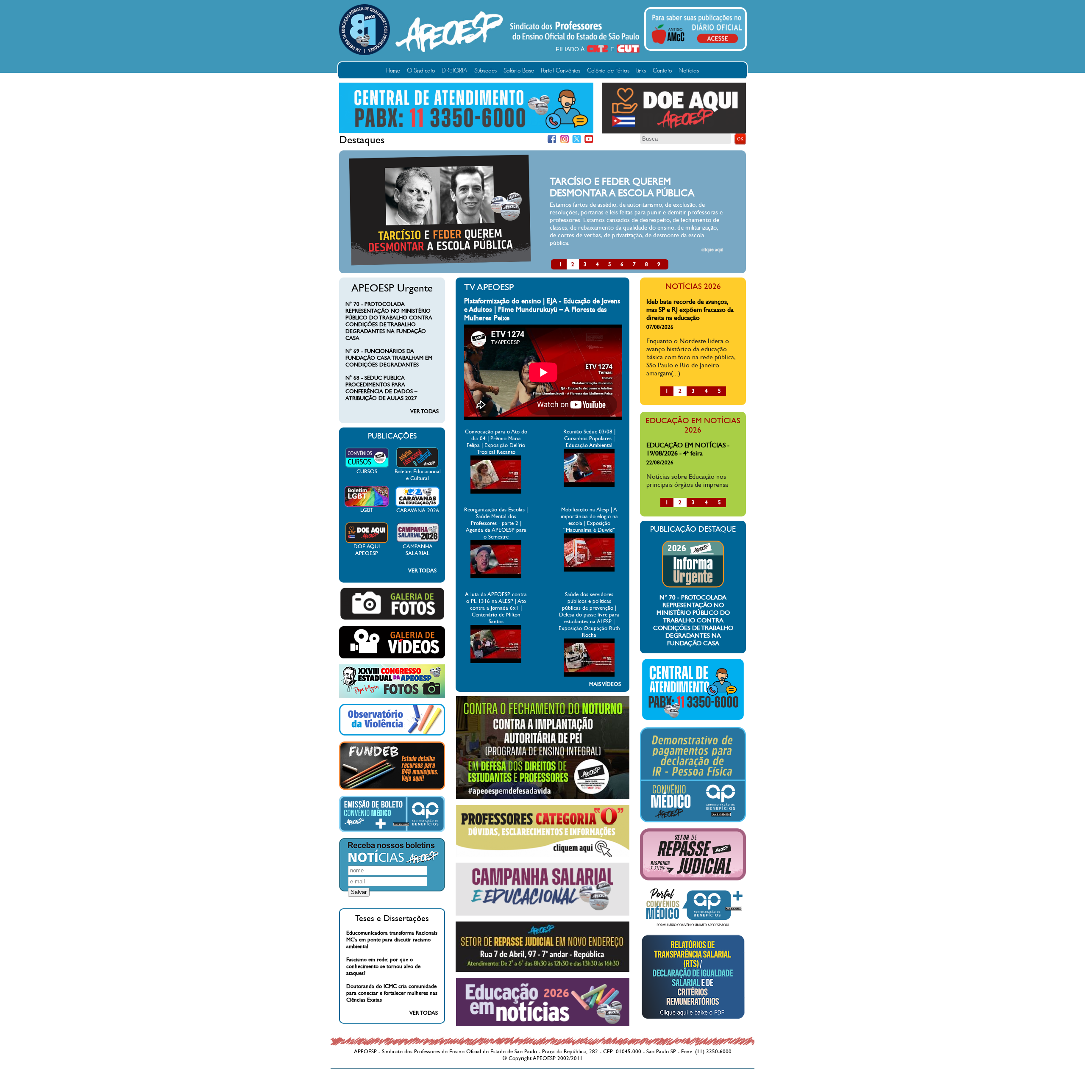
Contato (662, 70)
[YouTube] (588, 139)
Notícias (689, 70)
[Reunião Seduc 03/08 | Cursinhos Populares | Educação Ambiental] (589, 485)
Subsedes (485, 70)
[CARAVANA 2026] (417, 505)
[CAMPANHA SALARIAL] (417, 541)
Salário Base (519, 70)
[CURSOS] (367, 466)
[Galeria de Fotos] (392, 618)
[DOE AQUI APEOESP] (367, 541)
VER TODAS (424, 411)
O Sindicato (421, 70)
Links (641, 70)
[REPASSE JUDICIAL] (693, 878)
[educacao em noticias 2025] (542, 1024)
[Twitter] (576, 139)
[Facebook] (552, 139)
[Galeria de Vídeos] (392, 656)
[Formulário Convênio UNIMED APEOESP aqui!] (693, 926)
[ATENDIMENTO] (466, 131)
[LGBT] (367, 505)
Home (393, 70)
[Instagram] (564, 139)
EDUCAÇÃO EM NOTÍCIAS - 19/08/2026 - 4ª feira (687, 449)
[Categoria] (542, 855)
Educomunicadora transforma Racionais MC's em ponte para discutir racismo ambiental (391, 940)
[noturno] (542, 797)
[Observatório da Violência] (392, 733)
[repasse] (542, 970)
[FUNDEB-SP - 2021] (392, 788)
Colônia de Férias (608, 70)
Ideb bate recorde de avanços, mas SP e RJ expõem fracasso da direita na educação (690, 309)
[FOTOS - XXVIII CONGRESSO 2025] (392, 696)
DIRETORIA (454, 70)
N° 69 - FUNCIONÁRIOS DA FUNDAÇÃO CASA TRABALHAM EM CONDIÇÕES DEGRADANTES (388, 358)
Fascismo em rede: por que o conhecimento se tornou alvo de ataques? (383, 966)
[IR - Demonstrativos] (693, 820)
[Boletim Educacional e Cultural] (417, 466)
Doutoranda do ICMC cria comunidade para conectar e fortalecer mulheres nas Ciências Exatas (391, 993)
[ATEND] (693, 719)
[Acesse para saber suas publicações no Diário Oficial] (696, 45)
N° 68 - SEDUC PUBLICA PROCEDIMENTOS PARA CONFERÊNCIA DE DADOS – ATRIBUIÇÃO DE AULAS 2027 (381, 388)
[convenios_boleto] (392, 830)
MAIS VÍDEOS (605, 684)
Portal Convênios (560, 70)
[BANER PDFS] (693, 1019)
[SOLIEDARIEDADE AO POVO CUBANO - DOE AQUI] (674, 131)
